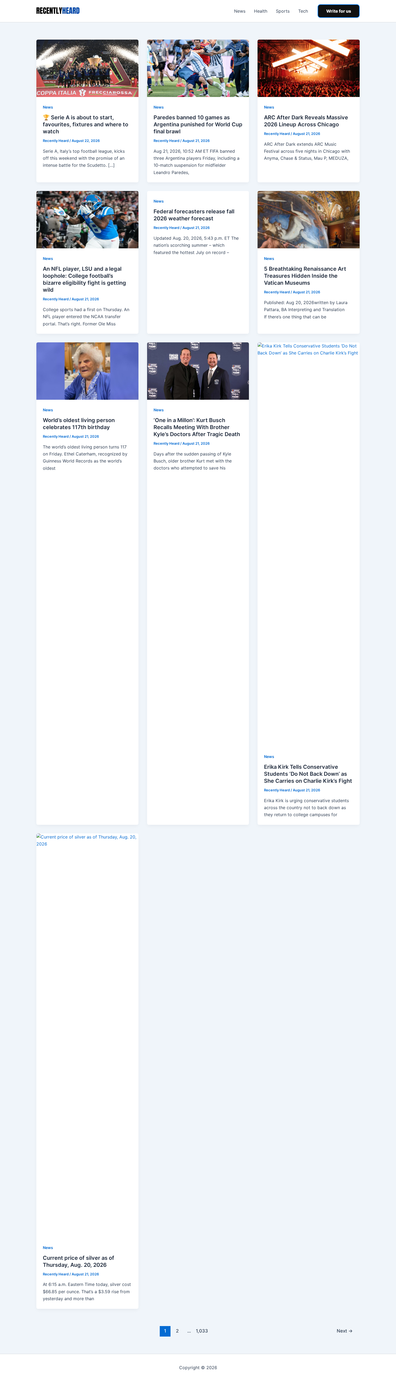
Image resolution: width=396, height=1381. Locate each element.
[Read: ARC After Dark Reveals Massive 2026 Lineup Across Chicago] (309, 68)
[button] (339, 11)
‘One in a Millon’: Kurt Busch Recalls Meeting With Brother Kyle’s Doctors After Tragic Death (197, 427)
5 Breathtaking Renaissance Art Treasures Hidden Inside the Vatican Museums (305, 276)
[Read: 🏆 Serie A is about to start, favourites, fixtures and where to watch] (87, 68)
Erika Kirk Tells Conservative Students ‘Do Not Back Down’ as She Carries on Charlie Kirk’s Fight (308, 774)
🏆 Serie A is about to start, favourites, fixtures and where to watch (85, 124)
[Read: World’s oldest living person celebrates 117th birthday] (87, 370)
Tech (303, 11)
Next (345, 1331)
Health (260, 11)
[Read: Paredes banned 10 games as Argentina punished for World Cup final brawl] (198, 68)
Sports (283, 11)
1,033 (201, 1331)
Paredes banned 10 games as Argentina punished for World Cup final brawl (198, 124)
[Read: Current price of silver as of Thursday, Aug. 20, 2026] (87, 1035)
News (239, 11)
